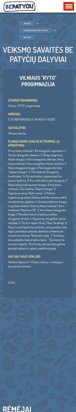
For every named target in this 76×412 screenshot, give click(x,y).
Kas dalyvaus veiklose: (24, 257)
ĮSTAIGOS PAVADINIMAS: (23, 100)
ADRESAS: (14, 114)
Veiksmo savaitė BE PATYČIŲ (36, 30)
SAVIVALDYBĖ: (17, 128)
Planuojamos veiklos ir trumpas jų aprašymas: (34, 143)
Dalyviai (27, 37)
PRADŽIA (27, 23)
